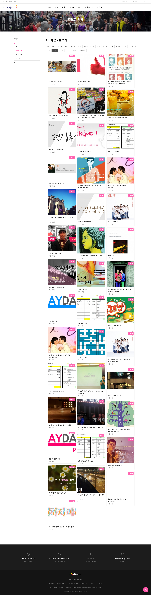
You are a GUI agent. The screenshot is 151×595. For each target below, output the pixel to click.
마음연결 (16, 39)
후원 (79, 7)
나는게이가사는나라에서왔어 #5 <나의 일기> (91, 496)
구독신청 (18, 58)
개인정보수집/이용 (73, 583)
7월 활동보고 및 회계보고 (56, 391)
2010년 (74, 50)
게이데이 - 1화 (53, 321)
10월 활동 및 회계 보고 (114, 151)
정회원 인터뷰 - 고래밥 (114, 325)
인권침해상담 (99, 7)
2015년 (124, 46)
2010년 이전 (82, 50)
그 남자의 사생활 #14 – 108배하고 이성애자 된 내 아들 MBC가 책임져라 (91, 116)
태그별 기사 (19, 54)
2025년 (60, 46)
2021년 (86, 46)
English (125, 1)
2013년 (55, 50)
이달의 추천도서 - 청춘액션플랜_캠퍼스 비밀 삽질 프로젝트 (119, 430)
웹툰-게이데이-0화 (54, 459)
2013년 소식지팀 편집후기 (57, 149)
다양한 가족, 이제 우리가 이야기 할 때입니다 (117, 186)
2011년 (68, 50)
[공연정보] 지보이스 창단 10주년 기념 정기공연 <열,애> (118, 360)
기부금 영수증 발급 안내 (85, 151)
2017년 (111, 46)
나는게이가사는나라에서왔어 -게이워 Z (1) (90, 427)
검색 (146, 2)
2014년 (48, 50)
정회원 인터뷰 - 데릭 (84, 82)
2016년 (118, 46)
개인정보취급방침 (61, 583)
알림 (63, 7)
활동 (56, 7)
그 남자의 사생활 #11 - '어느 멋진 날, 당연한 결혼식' (60, 356)
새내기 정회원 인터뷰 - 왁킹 (57, 183)
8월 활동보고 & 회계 (84, 323)
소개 (49, 7)
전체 (47, 46)
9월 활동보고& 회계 (113, 221)
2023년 (73, 46)
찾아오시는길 (83, 583)
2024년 (66, 46)
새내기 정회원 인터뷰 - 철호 (115, 465)
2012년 (61, 50)
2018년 (105, 46)
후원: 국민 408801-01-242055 (10, 1)
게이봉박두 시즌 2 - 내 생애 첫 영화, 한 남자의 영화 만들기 (89, 186)
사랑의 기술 (110, 255)
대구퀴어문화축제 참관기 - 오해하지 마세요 (61, 527)
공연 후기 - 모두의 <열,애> (57, 287)
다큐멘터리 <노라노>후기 (85, 221)
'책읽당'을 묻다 (82, 289)
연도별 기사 (83, 24)
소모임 (27, 63)
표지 (17, 46)
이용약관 (51, 583)
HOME (67, 24)
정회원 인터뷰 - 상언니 (114, 395)
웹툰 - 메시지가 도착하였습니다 (58, 115)
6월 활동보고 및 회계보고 (85, 461)
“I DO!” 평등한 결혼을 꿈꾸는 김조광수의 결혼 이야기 (90, 392)
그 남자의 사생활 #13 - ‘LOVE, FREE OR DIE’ (61, 218)
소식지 (76, 24)
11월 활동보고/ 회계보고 (56, 82)
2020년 (92, 46)
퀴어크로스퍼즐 (82, 357)
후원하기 (92, 583)
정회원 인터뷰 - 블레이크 (56, 253)
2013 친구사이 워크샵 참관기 (57, 493)
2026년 (53, 46)
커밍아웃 (71, 7)
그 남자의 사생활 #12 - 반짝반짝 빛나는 (90, 255)
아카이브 (87, 7)
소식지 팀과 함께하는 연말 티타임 (117, 117)
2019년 (98, 46)
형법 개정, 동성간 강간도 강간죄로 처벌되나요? (117, 500)
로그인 (135, 2)
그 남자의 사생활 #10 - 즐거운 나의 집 (60, 425)
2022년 (79, 46)
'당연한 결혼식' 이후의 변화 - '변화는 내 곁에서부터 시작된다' (119, 290)
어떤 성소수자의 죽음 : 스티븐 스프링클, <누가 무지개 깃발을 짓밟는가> (119, 83)
